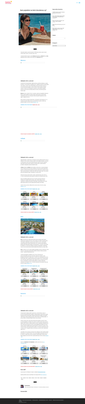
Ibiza (27, 377)
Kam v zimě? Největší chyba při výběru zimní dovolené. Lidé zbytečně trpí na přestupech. (58, 16)
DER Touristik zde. (44, 374)
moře (36, 377)
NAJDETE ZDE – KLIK (36, 188)
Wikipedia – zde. (35, 102)
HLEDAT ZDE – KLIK (38, 212)
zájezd (22, 379)
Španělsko (45, 377)
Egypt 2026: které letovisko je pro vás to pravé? (58, 25)
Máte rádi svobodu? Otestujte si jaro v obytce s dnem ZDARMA (58, 21)
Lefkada (30, 377)
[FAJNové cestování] (8, 2)
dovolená (24, 377)
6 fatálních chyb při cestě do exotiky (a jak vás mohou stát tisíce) (58, 12)
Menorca (33, 377)
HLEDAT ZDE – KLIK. (38, 133)
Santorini (41, 377)
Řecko (38, 377)
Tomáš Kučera (28, 45)
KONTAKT (20, 401)
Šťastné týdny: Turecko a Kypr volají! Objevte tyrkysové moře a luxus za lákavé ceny (58, 29)
